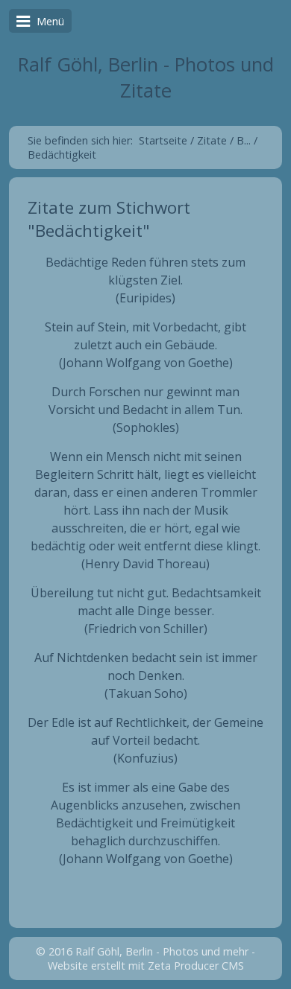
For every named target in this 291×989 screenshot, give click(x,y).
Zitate (212, 140)
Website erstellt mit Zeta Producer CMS (146, 965)
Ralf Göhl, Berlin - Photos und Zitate (146, 77)
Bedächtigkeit (62, 154)
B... (244, 140)
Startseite (163, 140)
